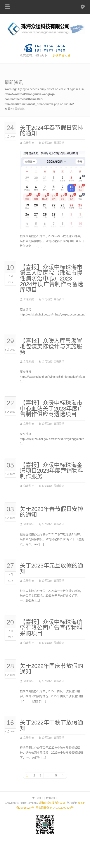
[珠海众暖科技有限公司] (45, 36)
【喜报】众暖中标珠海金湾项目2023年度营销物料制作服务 (51, 471)
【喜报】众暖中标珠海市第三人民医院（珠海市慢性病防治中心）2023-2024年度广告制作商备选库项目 (51, 278)
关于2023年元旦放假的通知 (51, 568)
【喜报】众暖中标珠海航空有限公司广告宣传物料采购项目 (51, 628)
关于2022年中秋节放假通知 (51, 725)
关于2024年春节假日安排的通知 (51, 130)
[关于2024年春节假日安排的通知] (52, 224)
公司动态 (47, 142)
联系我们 (51, 798)
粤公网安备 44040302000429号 (55, 807)
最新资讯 (59, 142)
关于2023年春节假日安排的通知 (51, 512)
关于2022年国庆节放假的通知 (51, 669)
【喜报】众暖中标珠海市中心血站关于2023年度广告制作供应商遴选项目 (51, 408)
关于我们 (37, 798)
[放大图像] (52, 156)
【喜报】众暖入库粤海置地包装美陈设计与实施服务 (51, 346)
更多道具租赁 (61, 55)
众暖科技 (28, 142)
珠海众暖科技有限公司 (52, 803)
